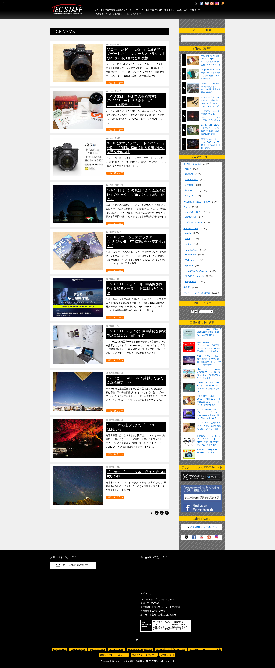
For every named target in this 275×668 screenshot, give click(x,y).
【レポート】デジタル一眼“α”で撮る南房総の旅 (136, 474)
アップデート (191, 179)
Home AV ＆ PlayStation (140, 649)
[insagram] (217, 3)
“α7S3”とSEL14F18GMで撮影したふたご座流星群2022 (135, 380)
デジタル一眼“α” (193, 211)
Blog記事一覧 (59, 649)
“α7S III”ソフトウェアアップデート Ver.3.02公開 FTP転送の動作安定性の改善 (136, 241)
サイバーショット (193, 222)
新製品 (188, 169)
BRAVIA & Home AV (194, 276)
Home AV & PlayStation (195, 271)
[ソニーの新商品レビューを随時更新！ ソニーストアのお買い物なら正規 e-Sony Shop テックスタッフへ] (67, 13)
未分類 (186, 287)
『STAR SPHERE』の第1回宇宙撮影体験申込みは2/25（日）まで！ (136, 333)
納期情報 (189, 185)
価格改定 (189, 174)
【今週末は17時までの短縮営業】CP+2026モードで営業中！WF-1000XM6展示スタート (132, 100)
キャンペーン (191, 190)
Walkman (189, 260)
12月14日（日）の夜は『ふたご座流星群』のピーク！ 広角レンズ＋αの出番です (136, 194)
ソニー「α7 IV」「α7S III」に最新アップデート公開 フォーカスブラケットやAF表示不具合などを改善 (136, 53)
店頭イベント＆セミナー (144, 654)
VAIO (187, 238)
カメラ (186, 207)
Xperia (188, 233)
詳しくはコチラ (115, 82)
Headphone (190, 254)
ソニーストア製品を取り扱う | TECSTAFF (137, 661)
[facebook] (201, 3)
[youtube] (207, 3)
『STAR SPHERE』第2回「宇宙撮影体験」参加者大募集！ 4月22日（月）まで (135, 288)
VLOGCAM (190, 217)
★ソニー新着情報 (192, 164)
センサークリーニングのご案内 (205, 649)
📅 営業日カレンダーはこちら (202, 527)
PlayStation (190, 281)
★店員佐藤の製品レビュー (196, 201)
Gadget (188, 244)
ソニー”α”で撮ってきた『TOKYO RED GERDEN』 (135, 427)
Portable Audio (190, 250)
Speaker (189, 265)
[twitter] (196, 3)
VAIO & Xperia (190, 228)
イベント (189, 195)
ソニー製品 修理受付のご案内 (170, 649)
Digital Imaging (78, 649)
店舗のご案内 (167, 654)
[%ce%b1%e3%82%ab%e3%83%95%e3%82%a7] (212, 3)
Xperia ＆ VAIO (97, 649)
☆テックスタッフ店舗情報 (196, 293)
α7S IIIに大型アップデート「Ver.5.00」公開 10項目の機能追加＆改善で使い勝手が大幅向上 (136, 147)
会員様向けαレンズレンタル (114, 654)
